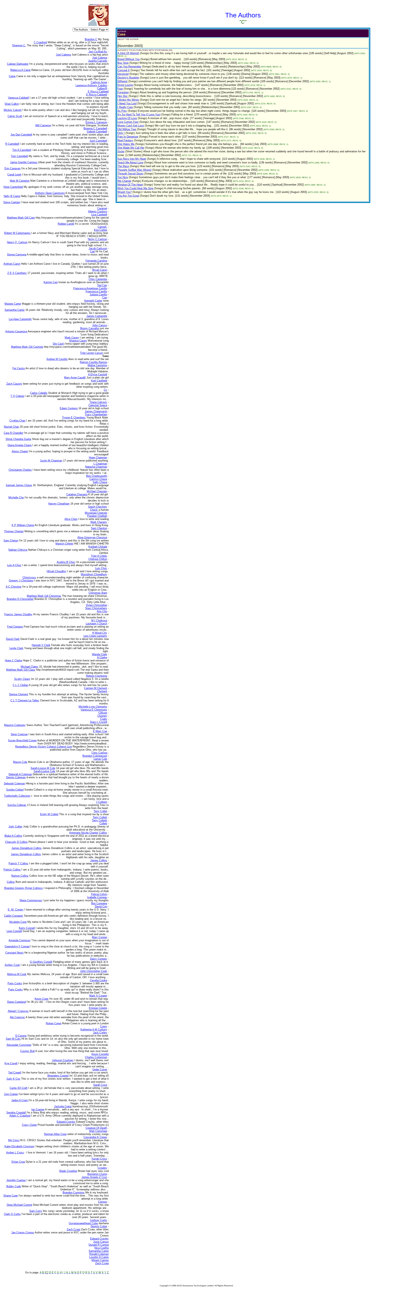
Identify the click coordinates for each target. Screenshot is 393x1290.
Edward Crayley (99, 1238)
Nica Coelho (101, 1247)
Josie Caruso (101, 1241)
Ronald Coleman (99, 1254)
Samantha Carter (99, 1250)
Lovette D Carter (99, 1257)
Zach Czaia (102, 1263)
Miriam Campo (100, 1260)
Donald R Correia (99, 1244)
